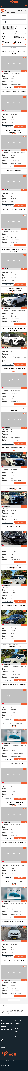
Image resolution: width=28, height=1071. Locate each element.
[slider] (25, 39)
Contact (4, 1026)
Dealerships (19, 1020)
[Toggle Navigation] (26, 6)
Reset (3, 21)
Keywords (4, 15)
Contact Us (20, 87)
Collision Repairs (18, 1030)
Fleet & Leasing (20, 1034)
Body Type (4, 36)
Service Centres (18, 1025)
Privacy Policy (6, 1029)
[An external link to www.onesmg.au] (14, 2)
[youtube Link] (2, 1040)
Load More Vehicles (14, 999)
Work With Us (6, 1023)
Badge (15, 31)
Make (15, 26)
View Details (8, 87)
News (3, 1020)
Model (3, 31)
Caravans (18, 1037)
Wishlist (24, 71)
